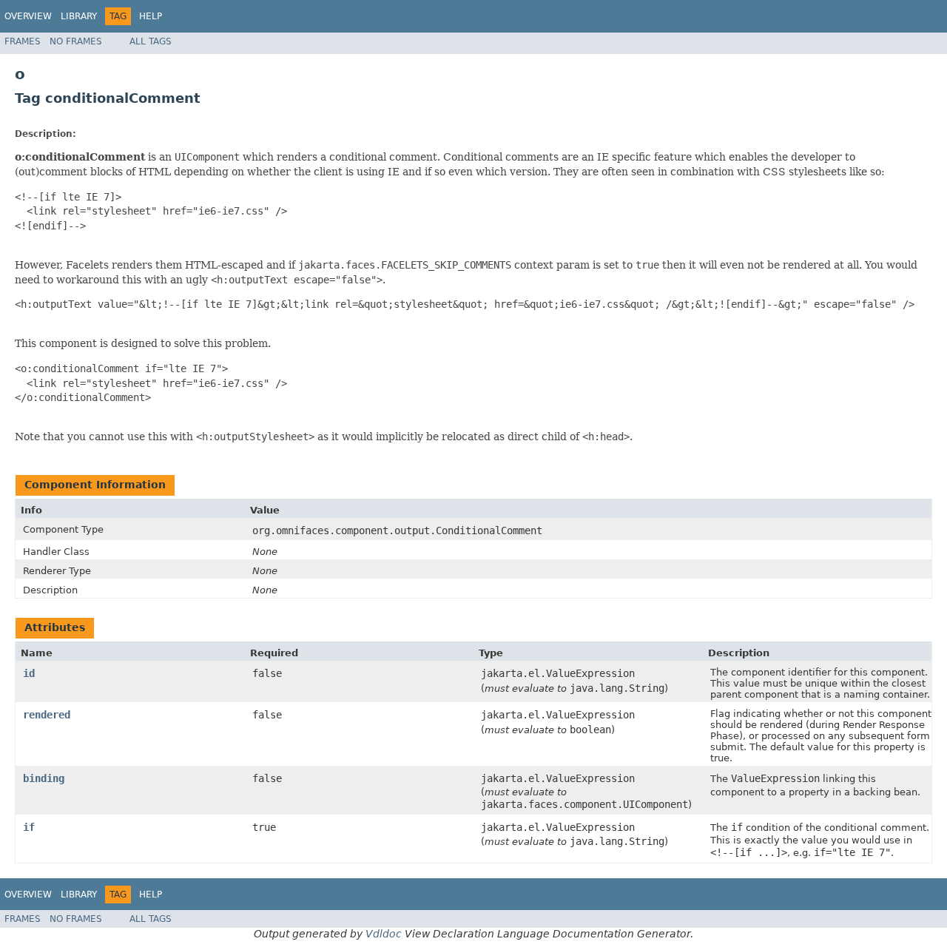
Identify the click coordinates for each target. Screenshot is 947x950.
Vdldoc (383, 934)
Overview (28, 16)
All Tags (150, 41)
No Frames (76, 41)
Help (150, 16)
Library (79, 16)
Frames (22, 41)
